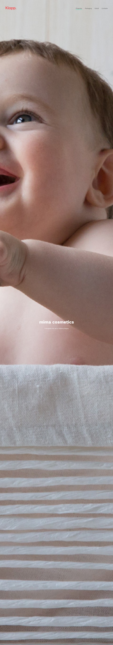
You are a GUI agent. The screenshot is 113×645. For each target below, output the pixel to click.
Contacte (105, 8)
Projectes (79, 8)
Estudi (97, 8)
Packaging (88, 8)
